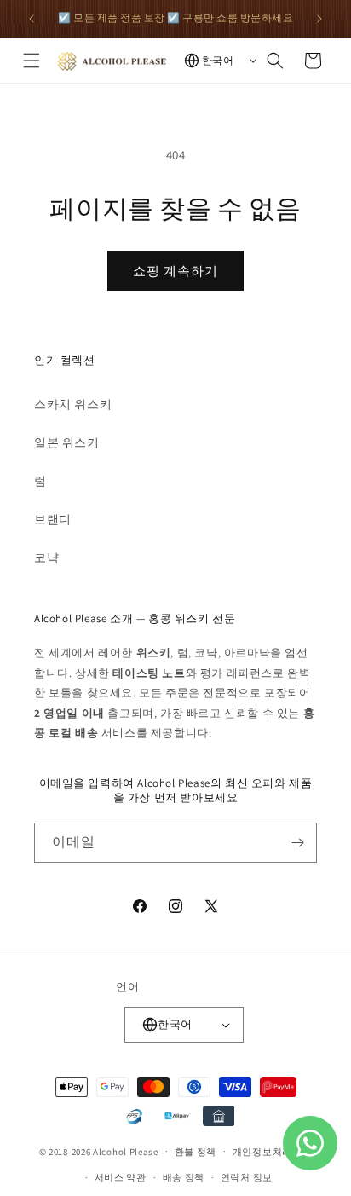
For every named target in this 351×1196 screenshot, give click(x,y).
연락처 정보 (247, 1177)
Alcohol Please (125, 1151)
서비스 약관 (121, 1177)
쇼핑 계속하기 (175, 271)
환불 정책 (196, 1152)
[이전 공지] (31, 19)
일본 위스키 (67, 442)
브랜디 (53, 519)
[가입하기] (297, 843)
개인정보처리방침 (273, 1152)
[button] (31, 60)
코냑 (46, 557)
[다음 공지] (319, 19)
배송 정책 (184, 1177)
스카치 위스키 (73, 404)
